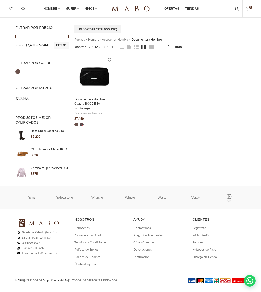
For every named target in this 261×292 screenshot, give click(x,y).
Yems (31, 197)
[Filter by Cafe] (17, 71)
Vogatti (196, 197)
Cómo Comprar (143, 242)
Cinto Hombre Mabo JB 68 (49, 149)
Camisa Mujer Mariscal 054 (49, 168)
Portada (79, 39)
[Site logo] (131, 8)
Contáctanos (142, 228)
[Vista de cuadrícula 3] (136, 47)
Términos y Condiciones (90, 242)
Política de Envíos (86, 249)
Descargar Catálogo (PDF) (98, 29)
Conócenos (82, 228)
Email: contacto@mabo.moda (39, 253)
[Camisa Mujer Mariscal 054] (21, 172)
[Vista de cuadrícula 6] (159, 47)
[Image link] (38, 223)
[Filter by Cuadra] (22, 98)
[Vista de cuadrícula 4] (143, 47)
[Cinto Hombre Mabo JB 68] (21, 153)
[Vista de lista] (122, 47)
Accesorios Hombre (115, 39)
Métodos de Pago (204, 249)
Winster (130, 197)
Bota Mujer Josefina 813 (47, 130)
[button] (250, 281)
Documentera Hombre (88, 113)
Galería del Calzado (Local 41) (39, 232)
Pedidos (197, 242)
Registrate (199, 228)
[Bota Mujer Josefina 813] (21, 135)
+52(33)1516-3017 (33, 248)
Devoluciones (142, 249)
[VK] (229, 197)
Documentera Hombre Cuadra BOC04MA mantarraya (89, 104)
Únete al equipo (85, 264)
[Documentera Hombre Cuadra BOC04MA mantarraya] (94, 76)
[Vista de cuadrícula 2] (129, 47)
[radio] (76, 124)
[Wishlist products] (11, 9)
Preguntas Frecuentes (148, 235)
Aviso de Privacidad (87, 235)
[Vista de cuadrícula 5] (151, 47)
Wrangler (97, 197)
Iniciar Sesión (201, 235)
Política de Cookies (87, 257)
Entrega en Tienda (204, 257)
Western (163, 197)
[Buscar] (23, 9)
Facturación (141, 257)
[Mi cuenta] (237, 9)
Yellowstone (64, 197)
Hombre (93, 39)
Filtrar (61, 45)
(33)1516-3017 (31, 243)
